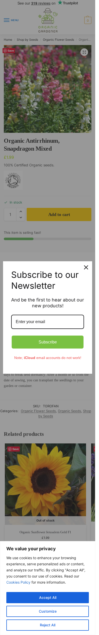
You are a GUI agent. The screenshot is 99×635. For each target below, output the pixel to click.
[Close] (86, 267)
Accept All (47, 597)
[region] (47, 588)
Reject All (47, 625)
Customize (48, 611)
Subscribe (48, 342)
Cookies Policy (18, 582)
